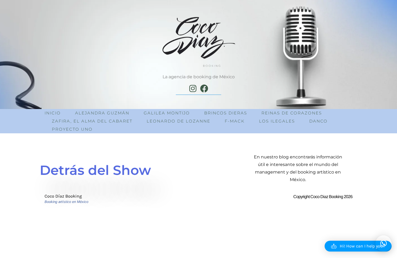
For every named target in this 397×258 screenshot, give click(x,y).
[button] (358, 246)
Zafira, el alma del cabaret (92, 121)
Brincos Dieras (225, 113)
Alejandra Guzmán (102, 113)
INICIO (53, 113)
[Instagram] (193, 88)
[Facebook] (204, 88)
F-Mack (235, 121)
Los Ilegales (277, 121)
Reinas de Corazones (291, 113)
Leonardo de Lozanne (178, 121)
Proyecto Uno (72, 129)
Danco (318, 121)
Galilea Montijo (167, 113)
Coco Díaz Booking (63, 196)
